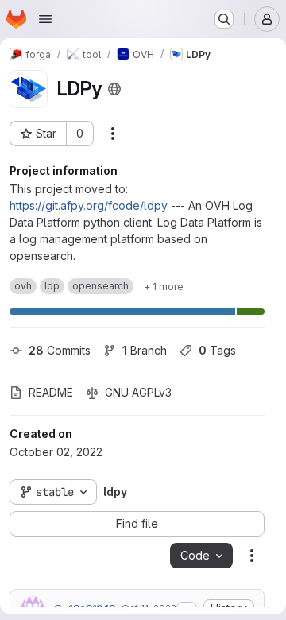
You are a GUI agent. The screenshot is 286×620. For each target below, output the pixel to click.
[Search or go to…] (224, 19)
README (51, 392)
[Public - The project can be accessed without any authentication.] (114, 89)
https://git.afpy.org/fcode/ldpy (89, 205)
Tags (217, 350)
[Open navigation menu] (45, 19)
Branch (144, 350)
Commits (60, 350)
